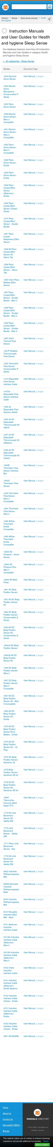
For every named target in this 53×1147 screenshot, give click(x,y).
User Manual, (33, 76)
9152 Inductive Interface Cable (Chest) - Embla (11, 1026)
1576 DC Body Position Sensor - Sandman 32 (11, 760)
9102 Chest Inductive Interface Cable (10, 970)
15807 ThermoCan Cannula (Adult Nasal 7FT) (10, 801)
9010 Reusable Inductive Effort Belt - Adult (10, 915)
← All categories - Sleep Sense (18, 61)
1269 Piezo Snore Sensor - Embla (10, 175)
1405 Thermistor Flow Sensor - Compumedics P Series (11, 367)
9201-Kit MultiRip (11, 1036)
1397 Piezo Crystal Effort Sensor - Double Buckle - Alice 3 (11, 296)
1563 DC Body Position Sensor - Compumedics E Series (11, 616)
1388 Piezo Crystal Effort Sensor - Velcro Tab (10, 268)
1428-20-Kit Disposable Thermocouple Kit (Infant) (11, 454)
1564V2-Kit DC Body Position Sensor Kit (10, 658)
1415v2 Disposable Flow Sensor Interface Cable (11, 395)
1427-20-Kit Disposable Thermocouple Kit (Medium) (11, 438)
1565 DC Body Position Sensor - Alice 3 (11, 670)
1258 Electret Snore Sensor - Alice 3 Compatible (10, 118)
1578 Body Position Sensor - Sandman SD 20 (11, 772)
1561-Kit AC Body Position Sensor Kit (11, 602)
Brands (6, 1131)
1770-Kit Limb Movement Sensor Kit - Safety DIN (10, 816)
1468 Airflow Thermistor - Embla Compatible (9, 525)
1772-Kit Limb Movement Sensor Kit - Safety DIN (10, 860)
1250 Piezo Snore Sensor (10, 105)
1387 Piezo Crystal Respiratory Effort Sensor (11, 237)
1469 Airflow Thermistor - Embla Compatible (9, 540)
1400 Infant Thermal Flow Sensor (10, 341)
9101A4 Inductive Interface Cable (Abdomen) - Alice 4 (11, 941)
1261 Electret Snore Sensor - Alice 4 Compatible (10, 133)
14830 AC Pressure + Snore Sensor (11, 554)
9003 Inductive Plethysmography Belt (11, 902)
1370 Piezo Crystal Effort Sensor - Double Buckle (11, 222)
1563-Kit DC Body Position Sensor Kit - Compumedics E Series (11, 633)
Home (5, 1107)
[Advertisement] (26, 1071)
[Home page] (5, 7)
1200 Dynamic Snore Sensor (10, 77)
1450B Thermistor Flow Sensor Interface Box (11, 469)
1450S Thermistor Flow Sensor (11, 483)
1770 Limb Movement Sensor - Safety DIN (10, 832)
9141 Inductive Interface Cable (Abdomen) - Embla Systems (10, 984)
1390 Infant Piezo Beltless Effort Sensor (11, 282)
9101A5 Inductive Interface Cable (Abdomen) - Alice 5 (11, 956)
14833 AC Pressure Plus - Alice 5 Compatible (10, 568)
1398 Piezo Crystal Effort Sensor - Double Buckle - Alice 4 (11, 311)
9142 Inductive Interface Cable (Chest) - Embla (11, 998)
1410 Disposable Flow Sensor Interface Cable (11, 381)
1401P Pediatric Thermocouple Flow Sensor (11, 354)
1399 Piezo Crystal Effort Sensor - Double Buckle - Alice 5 (11, 327)
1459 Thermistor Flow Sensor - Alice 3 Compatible (11, 497)
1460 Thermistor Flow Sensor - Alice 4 (11, 511)
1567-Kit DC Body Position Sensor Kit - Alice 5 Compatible (11, 699)
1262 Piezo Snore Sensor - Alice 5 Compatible (10, 148)
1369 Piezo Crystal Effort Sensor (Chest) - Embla (11, 207)
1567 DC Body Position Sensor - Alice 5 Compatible (11, 684)
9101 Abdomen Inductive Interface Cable (10, 927)
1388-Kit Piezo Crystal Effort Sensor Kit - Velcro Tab (10, 253)
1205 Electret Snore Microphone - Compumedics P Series (11, 91)
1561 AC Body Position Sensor (11, 591)
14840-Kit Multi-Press (11, 581)
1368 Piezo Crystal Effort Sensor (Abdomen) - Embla (9, 190)
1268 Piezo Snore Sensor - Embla (10, 163)
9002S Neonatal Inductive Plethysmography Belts (11, 888)
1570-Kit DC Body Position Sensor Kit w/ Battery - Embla (10, 730)
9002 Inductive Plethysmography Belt (11, 874)
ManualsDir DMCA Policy (13, 1125)
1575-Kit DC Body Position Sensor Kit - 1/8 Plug (10, 745)
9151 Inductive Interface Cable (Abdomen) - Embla (10, 1012)
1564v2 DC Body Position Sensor (11, 646)
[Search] (49, 6)
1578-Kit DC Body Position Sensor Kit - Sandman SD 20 (11, 786)
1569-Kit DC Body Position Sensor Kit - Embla (10, 715)
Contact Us (8, 1119)
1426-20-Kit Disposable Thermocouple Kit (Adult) (11, 423)
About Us (7, 1113)
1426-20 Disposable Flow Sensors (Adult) (11, 409)
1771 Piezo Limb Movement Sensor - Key (11, 846)
